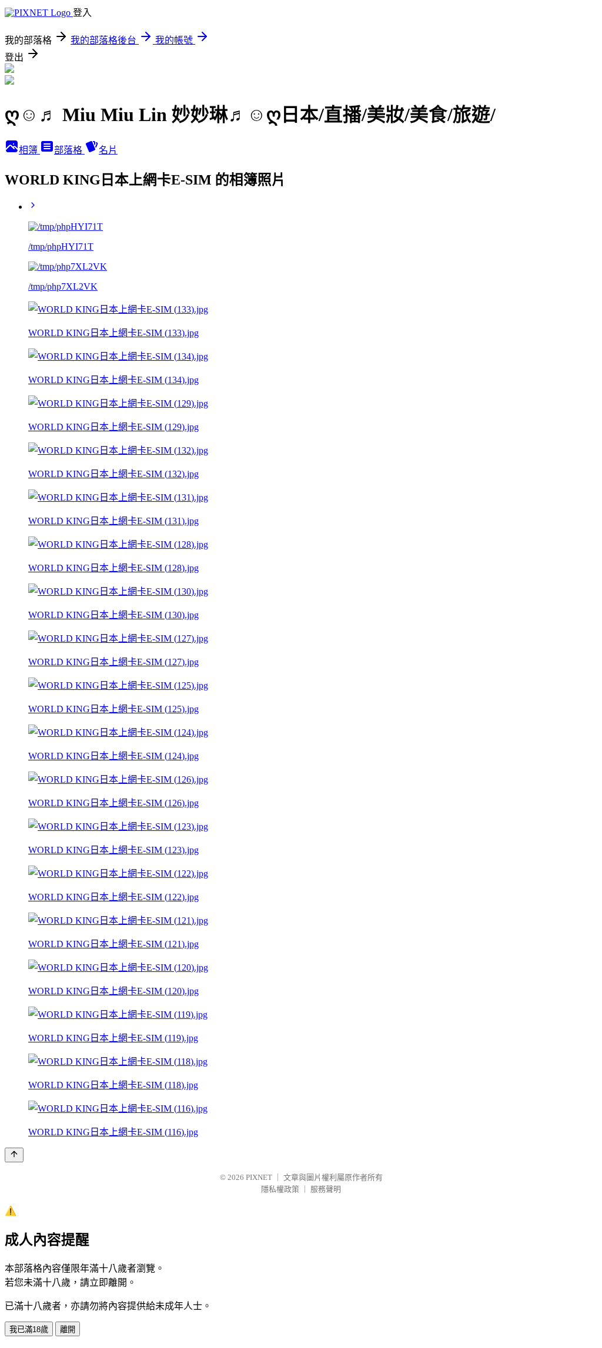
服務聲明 (325, 1189)
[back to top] (14, 1155)
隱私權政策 (280, 1189)
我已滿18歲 (28, 1329)
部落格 (69, 150)
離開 (67, 1329)
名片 (108, 150)
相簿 (29, 150)
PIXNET (259, 1177)
